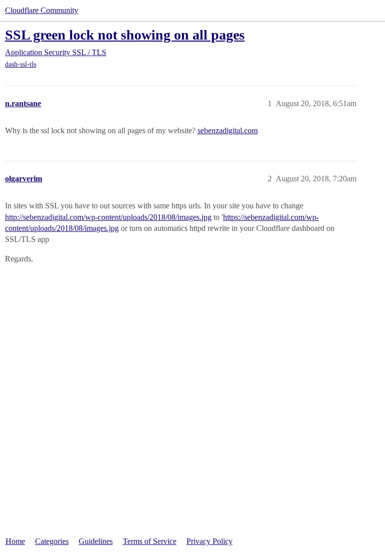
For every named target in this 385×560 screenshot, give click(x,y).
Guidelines (96, 541)
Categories (52, 541)
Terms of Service (149, 541)
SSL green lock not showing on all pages (125, 35)
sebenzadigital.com (228, 130)
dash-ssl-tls (20, 64)
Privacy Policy (209, 541)
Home (15, 541)
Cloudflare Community (41, 10)
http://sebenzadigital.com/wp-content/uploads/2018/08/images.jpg (108, 217)
